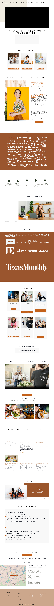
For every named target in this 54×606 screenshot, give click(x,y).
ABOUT (19, 593)
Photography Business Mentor (26, 442)
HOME (19, 591)
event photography (37, 95)
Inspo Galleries (14, 441)
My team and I (36, 102)
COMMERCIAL (20, 594)
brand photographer (41, 86)
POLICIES (19, 599)
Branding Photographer (8, 441)
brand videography (33, 96)
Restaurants (42, 596)
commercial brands (33, 97)
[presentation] (43, 498)
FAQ (18, 596)
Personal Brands (43, 593)
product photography (43, 95)
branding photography (38, 94)
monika (6, 441)
